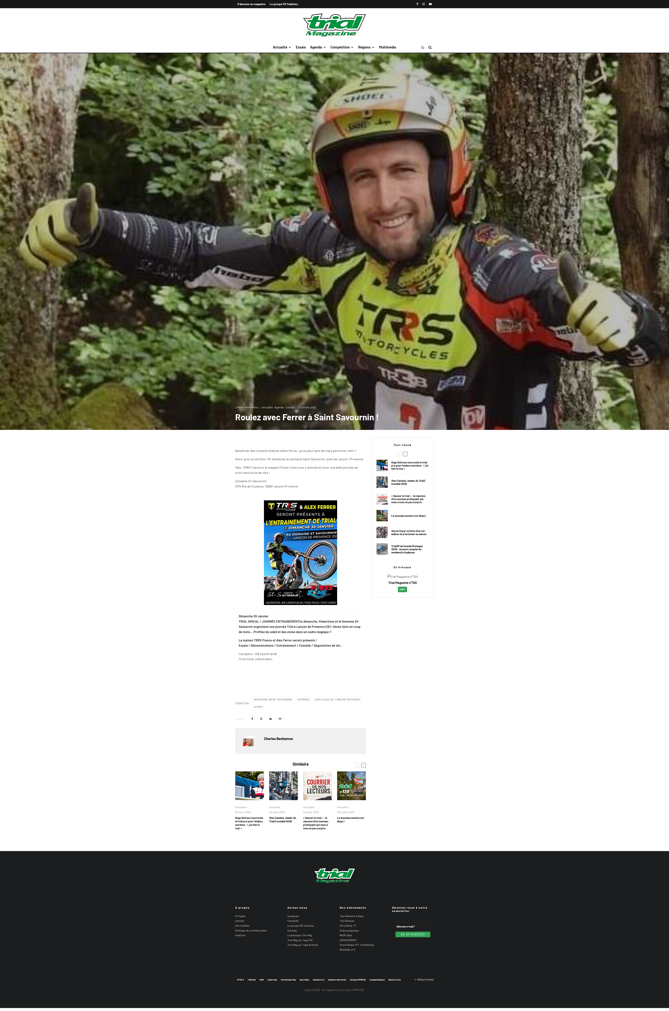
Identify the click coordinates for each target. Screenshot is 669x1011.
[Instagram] (423, 4)
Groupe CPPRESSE (353, 989)
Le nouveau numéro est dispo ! (350, 819)
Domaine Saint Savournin (274, 699)
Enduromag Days (349, 930)
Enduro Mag (272, 980)
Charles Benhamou (247, 407)
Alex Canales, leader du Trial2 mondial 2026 (282, 819)
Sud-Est (290, 407)
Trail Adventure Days (351, 916)
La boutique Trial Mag (299, 935)
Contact (239, 920)
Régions (364, 47)
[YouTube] (430, 4)
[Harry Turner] (382, 549)
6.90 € (402, 589)
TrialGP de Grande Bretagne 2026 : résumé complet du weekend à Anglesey (407, 549)
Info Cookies (242, 925)
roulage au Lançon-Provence (339, 699)
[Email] (280, 718)
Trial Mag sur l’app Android (302, 945)
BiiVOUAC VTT (348, 949)
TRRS (259, 706)
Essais (301, 47)
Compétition (340, 47)
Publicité (240, 935)
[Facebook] (417, 4)
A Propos (240, 916)
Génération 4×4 (318, 980)
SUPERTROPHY (348, 940)
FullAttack (252, 980)
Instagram (293, 916)
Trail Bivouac (347, 920)
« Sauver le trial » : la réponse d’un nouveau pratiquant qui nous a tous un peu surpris (315, 823)
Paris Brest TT (348, 925)
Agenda (316, 47)
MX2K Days (346, 935)
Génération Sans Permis (337, 980)
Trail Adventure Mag (288, 980)
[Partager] (252, 718)
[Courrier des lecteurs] (317, 785)
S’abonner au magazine (251, 4)
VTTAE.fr (240, 980)
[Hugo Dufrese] (249, 785)
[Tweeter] (261, 718)
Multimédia (387, 47)
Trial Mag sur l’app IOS (300, 940)
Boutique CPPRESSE (358, 980)
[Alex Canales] (283, 785)
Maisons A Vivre (395, 980)
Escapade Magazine (377, 980)
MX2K (262, 980)
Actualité (280, 47)
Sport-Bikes (304, 980)
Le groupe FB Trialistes (284, 4)
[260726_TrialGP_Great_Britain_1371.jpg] (382, 532)
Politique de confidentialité (251, 930)
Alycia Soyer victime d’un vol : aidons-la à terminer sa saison (408, 532)
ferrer (304, 699)
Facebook (293, 920)
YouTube (292, 930)
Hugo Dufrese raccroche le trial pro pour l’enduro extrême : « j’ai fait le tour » (249, 823)
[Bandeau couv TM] (351, 785)
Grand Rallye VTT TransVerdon (357, 945)
